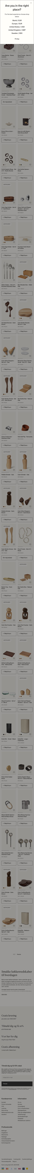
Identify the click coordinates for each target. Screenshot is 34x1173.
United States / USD (17, 27)
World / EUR (17, 21)
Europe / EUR (17, 24)
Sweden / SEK (17, 33)
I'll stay (17, 39)
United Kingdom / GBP (17, 30)
